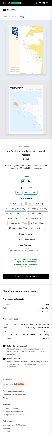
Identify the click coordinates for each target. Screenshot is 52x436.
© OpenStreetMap (42, 327)
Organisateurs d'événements (14, 394)
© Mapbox (30, 327)
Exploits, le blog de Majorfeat (14, 424)
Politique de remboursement (14, 414)
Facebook (7, 431)
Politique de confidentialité (13, 411)
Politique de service (10, 408)
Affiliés (5, 398)
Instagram (7, 428)
